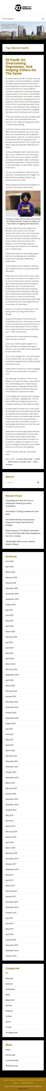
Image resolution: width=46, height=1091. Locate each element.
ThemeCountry (23, 1089)
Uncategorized (11, 1032)
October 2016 (11, 913)
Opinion (9, 1005)
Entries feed (10, 1055)
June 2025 (9, 615)
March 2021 (10, 783)
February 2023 (11, 691)
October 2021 (11, 772)
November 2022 (12, 707)
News (8, 994)
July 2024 (9, 642)
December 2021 (12, 761)
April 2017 (10, 880)
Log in (8, 1049)
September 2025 (12, 599)
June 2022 (9, 734)
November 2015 (12, 950)
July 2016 (9, 918)
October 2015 (11, 956)
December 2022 (12, 702)
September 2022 (12, 718)
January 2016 (11, 940)
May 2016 (9, 929)
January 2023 (11, 696)
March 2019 (10, 826)
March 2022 (10, 750)
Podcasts (9, 1011)
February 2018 (11, 853)
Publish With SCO (27, 1083)
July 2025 (9, 610)
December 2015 (12, 945)
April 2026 (10, 566)
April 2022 (10, 745)
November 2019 (12, 804)
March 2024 (10, 664)
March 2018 (10, 848)
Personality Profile (24, 462)
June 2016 (9, 923)
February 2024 (11, 669)
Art (7, 973)
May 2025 (9, 621)
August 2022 (11, 723)
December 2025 (12, 588)
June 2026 (9, 561)
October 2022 (11, 712)
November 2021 (12, 767)
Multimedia (10, 989)
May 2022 (9, 740)
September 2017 (12, 869)
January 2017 (11, 896)
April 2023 (10, 680)
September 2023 (12, 675)
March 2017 (10, 885)
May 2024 (9, 653)
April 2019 (10, 821)
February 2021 (11, 788)
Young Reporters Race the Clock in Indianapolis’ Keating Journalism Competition (19, 503)
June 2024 (9, 648)
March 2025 (10, 631)
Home (5, 1080)
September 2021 (12, 777)
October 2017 (11, 864)
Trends (8, 1027)
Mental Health (12, 462)
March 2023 (10, 685)
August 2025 (11, 604)
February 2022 (11, 756)
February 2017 (11, 891)
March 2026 (10, 572)
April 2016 (10, 934)
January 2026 (11, 583)
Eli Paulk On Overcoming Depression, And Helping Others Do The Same (21, 66)
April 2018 (10, 842)
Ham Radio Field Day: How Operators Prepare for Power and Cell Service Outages (20, 522)
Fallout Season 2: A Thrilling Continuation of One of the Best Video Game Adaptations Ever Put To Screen (23, 533)
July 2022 (9, 729)
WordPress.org (12, 1066)
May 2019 (9, 815)
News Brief (10, 1000)
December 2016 (12, 902)
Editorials (9, 978)
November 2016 (12, 907)
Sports (8, 1022)
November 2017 (12, 858)
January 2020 (11, 794)
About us (16, 1083)
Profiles (37, 459)
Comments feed (12, 1060)
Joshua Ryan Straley (25, 459)
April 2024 (10, 658)
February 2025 (11, 637)
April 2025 (10, 626)
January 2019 (11, 837)
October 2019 (11, 810)
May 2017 (9, 875)
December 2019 (12, 799)
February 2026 (11, 577)
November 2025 (12, 594)
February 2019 (11, 831)
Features (9, 984)
